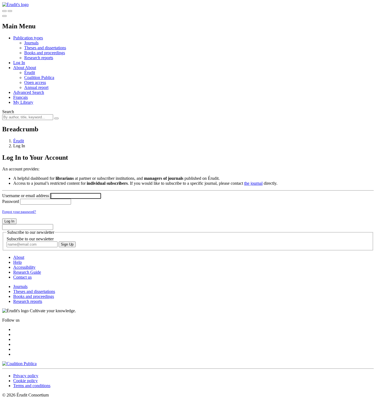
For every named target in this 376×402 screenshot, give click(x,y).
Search (8, 111)
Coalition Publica (39, 77)
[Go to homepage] (15, 4)
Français (20, 97)
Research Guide (27, 272)
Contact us (22, 277)
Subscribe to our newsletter (30, 239)
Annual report (36, 87)
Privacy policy (25, 375)
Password (10, 201)
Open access (35, 82)
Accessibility (24, 267)
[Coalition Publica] (19, 363)
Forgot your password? (19, 212)
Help (17, 262)
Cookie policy (25, 380)
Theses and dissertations (45, 47)
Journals (31, 42)
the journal (253, 183)
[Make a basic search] (4, 11)
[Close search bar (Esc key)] (10, 11)
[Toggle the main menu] (4, 16)
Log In (19, 62)
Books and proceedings (44, 52)
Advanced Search (28, 92)
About (30, 67)
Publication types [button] (28, 38)
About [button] (19, 67)
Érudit (29, 72)
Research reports (38, 57)
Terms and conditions (31, 385)
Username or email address (25, 195)
